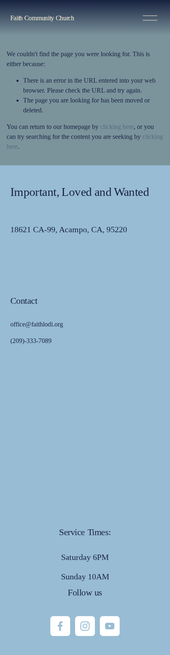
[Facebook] (60, 626)
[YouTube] (110, 626)
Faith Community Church (42, 17)
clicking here (117, 126)
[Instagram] (85, 626)
